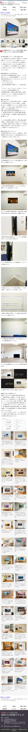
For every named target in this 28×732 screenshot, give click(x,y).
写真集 (14, 7)
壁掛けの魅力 (23, 7)
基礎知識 (5, 9)
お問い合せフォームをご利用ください (12, 726)
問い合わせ (25, 2)
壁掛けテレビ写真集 (5, 12)
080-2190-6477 (7, 720)
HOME (4, 7)
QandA (14, 9)
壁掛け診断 (23, 9)
